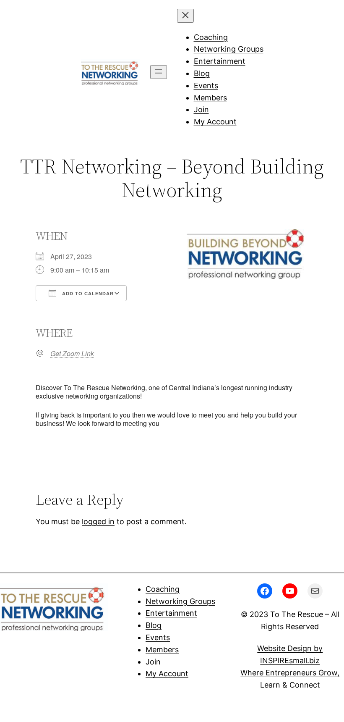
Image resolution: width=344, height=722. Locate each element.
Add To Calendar (87, 293)
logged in (98, 521)
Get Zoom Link (72, 353)
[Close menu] (185, 16)
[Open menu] (158, 72)
